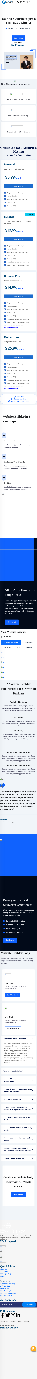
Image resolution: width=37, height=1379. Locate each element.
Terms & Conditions (7, 1325)
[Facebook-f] (2, 1315)
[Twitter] (7, 1315)
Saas (18, 647)
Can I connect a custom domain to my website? (17, 1129)
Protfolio (29, 647)
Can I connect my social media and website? (16, 1139)
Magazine (7, 647)
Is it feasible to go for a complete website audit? (16, 1080)
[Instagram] (12, 1315)
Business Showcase (11, 642)
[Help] (24, 2)
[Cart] (30, 2)
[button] (21, 2)
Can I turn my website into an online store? (16, 1119)
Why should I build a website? (14, 1038)
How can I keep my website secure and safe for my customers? (17, 1090)
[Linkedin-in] (18, 1315)
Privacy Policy (9, 1327)
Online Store (28, 642)
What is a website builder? (13, 1071)
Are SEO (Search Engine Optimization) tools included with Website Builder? (17, 1149)
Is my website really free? (12, 1099)
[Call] (18, 2)
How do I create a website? (13, 1158)
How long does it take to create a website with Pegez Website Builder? (17, 1108)
